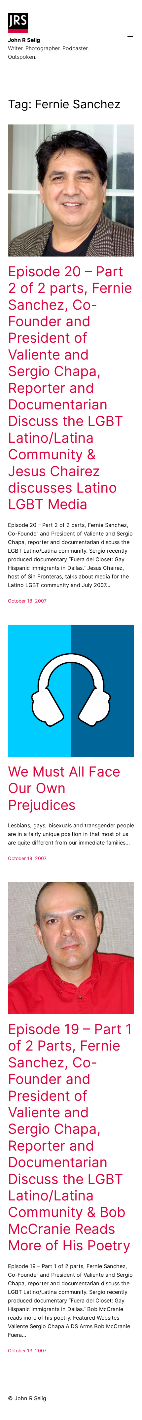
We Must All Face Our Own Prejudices (64, 788)
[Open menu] (130, 35)
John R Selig (24, 40)
